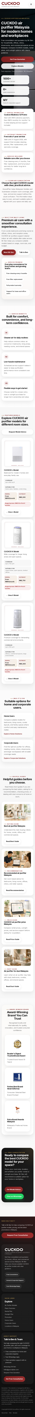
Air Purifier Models (11, 1305)
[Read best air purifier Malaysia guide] (17, 812)
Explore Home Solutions (13, 734)
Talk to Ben (23, 252)
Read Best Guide (12, 841)
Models (15, 1413)
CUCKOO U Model (11, 635)
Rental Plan (8, 1311)
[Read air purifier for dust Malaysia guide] (17, 957)
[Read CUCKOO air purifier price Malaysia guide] (17, 908)
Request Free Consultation (17, 1235)
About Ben (5, 1413)
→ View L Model (12, 512)
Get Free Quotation (17, 59)
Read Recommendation (15, 890)
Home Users (9, 1320)
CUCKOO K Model (11, 551)
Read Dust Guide (12, 986)
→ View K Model (12, 595)
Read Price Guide (12, 939)
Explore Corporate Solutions (15, 758)
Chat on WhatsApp (14, 1196)
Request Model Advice (17, 432)
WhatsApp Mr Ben (10, 1367)
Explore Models (18, 66)
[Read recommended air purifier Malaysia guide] (17, 859)
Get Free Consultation (14, 1379)
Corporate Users (10, 1323)
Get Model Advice (14, 1189)
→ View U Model (12, 679)
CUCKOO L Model (11, 470)
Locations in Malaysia (12, 1326)
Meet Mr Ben (9, 252)
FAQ (10, 1413)
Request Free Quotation (12, 1373)
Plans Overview (10, 1308)
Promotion (8, 1317)
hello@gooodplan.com (11, 1370)
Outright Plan (9, 1314)
